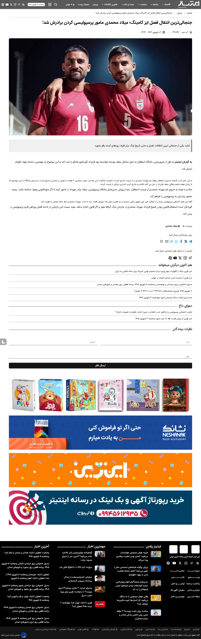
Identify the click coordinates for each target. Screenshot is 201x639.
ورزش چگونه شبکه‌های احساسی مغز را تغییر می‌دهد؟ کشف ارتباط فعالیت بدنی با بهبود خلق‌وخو (131, 571)
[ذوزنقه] (100, 395)
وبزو (186, 629)
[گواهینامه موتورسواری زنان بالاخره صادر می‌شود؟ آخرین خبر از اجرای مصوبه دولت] (100, 554)
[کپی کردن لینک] (171, 242)
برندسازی (149, 629)
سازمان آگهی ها (177, 590)
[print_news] (161, 242)
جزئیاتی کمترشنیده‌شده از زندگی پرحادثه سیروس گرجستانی (78, 579)
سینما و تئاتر (129, 4)
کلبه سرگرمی (125, 629)
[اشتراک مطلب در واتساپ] (176, 243)
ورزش (95, 4)
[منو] (50, 4)
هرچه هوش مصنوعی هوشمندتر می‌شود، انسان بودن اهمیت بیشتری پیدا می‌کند (132, 556)
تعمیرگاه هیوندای (66, 629)
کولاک (94, 629)
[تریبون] (100, 507)
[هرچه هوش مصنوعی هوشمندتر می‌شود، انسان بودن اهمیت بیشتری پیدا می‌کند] (156, 554)
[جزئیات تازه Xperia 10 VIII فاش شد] (100, 569)
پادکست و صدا (193, 584)
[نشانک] (100, 433)
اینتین (195, 629)
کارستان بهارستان (108, 629)
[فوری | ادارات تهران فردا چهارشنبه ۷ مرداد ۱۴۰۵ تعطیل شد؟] (100, 604)
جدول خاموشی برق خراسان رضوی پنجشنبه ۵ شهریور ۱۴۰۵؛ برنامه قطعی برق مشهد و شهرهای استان (25, 587)
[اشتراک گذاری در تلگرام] (190, 242)
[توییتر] (11, 4)
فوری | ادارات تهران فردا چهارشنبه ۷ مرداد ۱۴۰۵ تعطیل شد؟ (76, 604)
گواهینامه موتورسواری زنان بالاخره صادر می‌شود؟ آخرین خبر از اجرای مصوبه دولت (77, 556)
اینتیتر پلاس (153, 546)
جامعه (156, 4)
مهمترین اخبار (96, 546)
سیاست (143, 4)
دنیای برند (162, 629)
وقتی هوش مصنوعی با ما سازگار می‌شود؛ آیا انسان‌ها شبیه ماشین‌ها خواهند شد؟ (132, 600)
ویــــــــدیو (194, 577)
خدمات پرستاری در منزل (44, 629)
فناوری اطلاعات (111, 4)
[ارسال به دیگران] (167, 243)
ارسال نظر (100, 365)
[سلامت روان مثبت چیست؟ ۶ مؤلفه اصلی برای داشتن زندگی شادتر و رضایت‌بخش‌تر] (156, 612)
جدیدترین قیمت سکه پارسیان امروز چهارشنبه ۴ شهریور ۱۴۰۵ (165, 298)
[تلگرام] (19, 4)
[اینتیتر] (189, 4)
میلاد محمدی (171, 226)
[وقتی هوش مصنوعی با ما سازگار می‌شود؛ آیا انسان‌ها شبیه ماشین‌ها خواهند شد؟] (156, 598)
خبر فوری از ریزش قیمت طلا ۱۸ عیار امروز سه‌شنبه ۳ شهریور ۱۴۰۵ (163, 319)
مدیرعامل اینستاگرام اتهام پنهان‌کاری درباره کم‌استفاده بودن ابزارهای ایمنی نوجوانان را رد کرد (132, 585)
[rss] (23, 4)
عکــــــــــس (177, 577)
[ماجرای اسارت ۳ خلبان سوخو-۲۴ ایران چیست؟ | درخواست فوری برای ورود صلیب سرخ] (100, 589)
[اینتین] (100, 470)
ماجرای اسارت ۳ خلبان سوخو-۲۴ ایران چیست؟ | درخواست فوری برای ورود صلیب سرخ (75, 591)
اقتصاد (167, 4)
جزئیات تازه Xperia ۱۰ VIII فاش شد (75, 567)
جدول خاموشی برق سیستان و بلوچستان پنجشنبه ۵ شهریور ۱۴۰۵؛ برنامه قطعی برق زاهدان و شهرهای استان (144, 284)
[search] (55, 4)
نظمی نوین (82, 629)
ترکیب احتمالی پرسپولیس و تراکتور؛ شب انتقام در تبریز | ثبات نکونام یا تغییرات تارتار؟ (154, 312)
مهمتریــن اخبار (177, 597)
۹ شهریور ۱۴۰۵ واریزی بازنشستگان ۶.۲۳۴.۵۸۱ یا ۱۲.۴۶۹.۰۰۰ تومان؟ (163, 291)
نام (188, 342)
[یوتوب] (7, 4)
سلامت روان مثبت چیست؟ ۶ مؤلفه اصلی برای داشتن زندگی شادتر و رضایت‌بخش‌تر (132, 615)
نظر (187, 356)
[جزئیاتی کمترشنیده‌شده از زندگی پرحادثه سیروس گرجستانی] (100, 578)
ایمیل (92, 342)
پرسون (137, 629)
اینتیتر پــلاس (193, 590)
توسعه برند (175, 629)
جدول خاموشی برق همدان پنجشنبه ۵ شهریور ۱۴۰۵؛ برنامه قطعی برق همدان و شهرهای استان (26, 609)
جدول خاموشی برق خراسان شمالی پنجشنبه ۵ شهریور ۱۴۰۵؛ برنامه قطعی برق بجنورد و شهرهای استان (25, 565)
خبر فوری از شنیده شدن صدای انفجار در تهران (171, 278)
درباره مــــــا (194, 571)
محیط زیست (84, 4)
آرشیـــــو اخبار (177, 584)
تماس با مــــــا (177, 571)
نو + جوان (70, 4)
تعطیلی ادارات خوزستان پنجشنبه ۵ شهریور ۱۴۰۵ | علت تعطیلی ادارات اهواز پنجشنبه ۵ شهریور (27, 576)
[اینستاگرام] (15, 4)
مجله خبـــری (193, 597)
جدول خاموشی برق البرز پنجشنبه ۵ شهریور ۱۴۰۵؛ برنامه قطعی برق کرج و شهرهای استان (27, 620)
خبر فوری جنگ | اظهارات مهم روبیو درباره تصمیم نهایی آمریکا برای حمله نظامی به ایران (153, 271)
